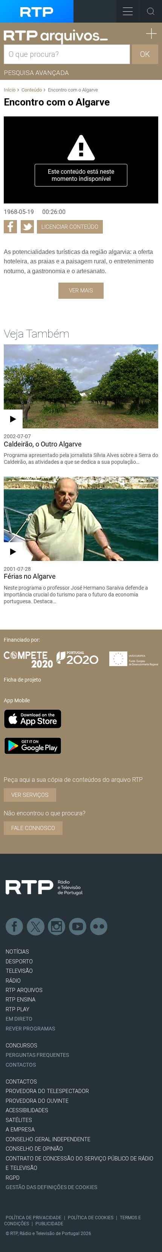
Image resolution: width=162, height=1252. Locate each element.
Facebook (15, 927)
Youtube (78, 927)
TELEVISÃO (19, 971)
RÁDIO (13, 981)
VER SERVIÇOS (30, 795)
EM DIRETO (19, 1019)
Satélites (19, 1120)
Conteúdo (31, 90)
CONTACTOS (21, 1082)
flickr (99, 927)
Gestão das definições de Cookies (51, 1187)
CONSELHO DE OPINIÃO (34, 1149)
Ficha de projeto (22, 680)
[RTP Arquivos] (56, 37)
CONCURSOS (21, 1046)
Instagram (57, 927)
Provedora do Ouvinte (37, 1101)
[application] (81, 159)
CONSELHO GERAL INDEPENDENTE (48, 1139)
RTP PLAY (17, 1009)
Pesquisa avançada (36, 72)
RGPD (13, 1178)
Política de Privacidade (33, 1217)
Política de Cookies (90, 1217)
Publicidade (49, 1223)
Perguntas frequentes (37, 1055)
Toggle (150, 11)
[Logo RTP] (44, 887)
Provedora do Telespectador (47, 1091)
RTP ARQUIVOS (24, 990)
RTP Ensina (20, 1000)
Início (9, 90)
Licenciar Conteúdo (69, 226)
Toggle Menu (127, 11)
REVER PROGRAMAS (30, 1029)
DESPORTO (19, 961)
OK (145, 54)
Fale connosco (33, 828)
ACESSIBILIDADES (27, 1110)
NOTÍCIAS (17, 952)
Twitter (36, 927)
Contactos (21, 1065)
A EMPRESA (20, 1130)
